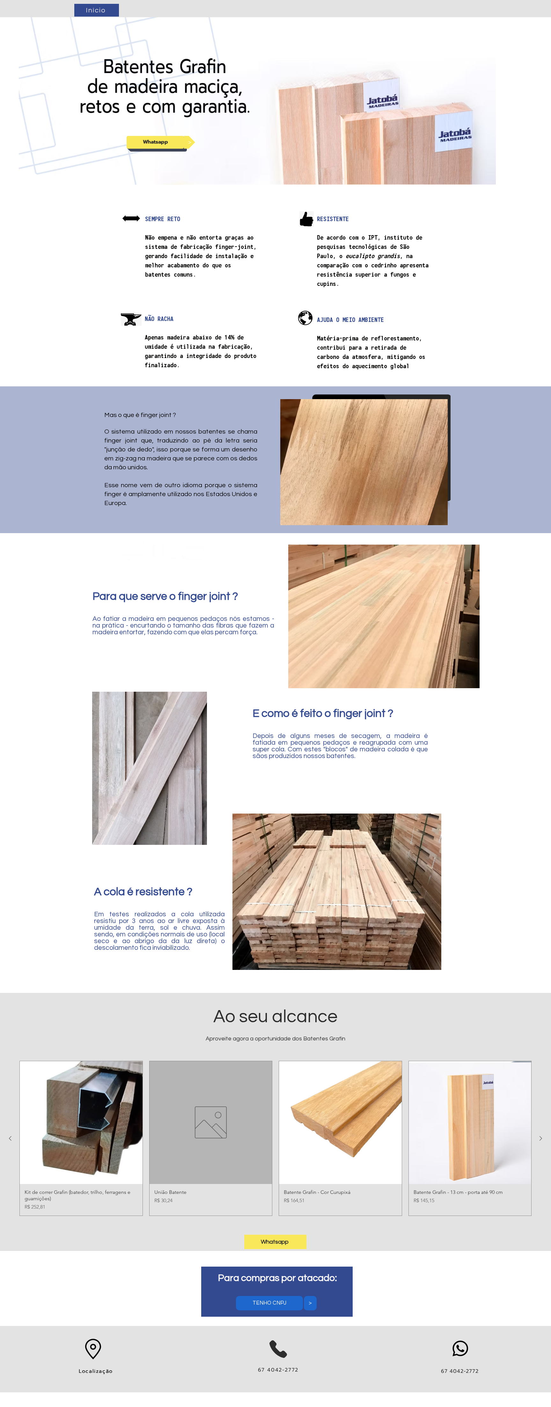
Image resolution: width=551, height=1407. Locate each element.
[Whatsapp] (460, 1348)
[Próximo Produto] (541, 1138)
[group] (275, 1138)
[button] (189, 142)
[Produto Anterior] (10, 1138)
